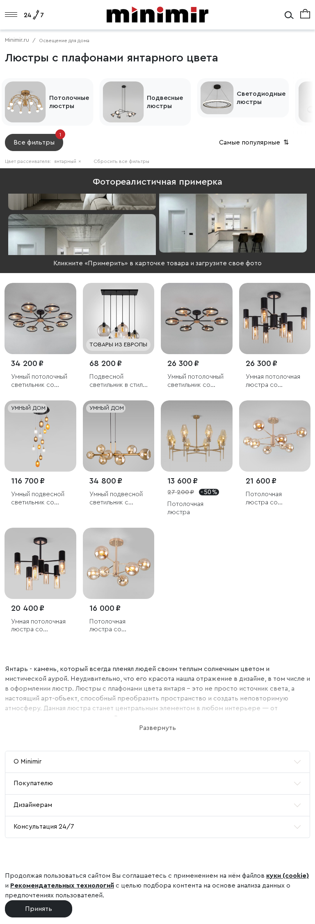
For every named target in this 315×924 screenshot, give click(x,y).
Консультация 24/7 (44, 826)
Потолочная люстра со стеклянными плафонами (265, 498)
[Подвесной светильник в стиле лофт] (119, 319)
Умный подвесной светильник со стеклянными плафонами (37, 498)
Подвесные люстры (165, 102)
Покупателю (33, 783)
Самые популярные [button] (254, 142)
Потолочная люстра (185, 508)
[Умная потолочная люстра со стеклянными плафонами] (275, 319)
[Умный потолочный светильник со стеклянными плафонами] (40, 319)
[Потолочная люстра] (197, 436)
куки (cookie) (287, 875)
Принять (38, 909)
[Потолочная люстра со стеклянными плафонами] (275, 436)
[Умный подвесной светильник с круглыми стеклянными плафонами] (119, 436)
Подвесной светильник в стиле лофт (118, 381)
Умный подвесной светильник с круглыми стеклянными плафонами (116, 498)
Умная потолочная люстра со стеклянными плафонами (273, 381)
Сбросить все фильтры (121, 161)
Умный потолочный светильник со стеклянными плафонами (39, 381)
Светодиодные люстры (261, 97)
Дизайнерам (33, 805)
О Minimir (27, 761)
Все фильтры (37, 140)
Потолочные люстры (69, 102)
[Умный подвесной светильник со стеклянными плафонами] (40, 436)
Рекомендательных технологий (62, 885)
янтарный (67, 161)
